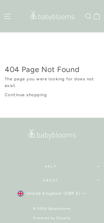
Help (51, 166)
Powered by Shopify (52, 218)
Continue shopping (26, 94)
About (51, 180)
